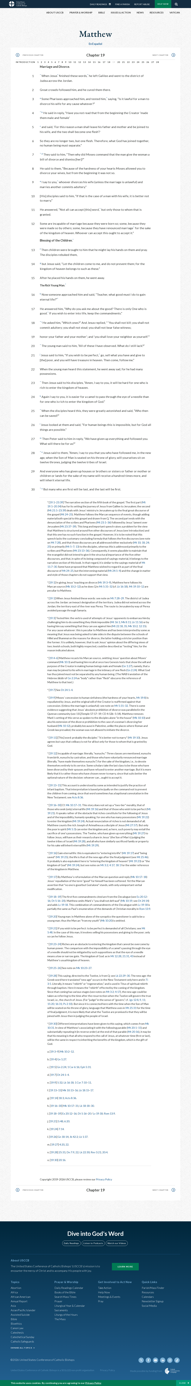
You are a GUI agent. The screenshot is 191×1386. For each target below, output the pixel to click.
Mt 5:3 (71, 829)
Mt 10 (137, 542)
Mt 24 (64, 514)
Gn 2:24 (131, 670)
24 (138, 62)
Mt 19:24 (78, 821)
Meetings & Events (109, 1296)
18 (108, 62)
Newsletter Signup (153, 1301)
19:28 (53, 975)
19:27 (54, 1144)
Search (176, 3)
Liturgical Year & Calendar (69, 1305)
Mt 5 (68, 546)
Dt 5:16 (55, 900)
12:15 (142, 626)
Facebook (148, 1360)
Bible (14, 1319)
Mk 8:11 (126, 622)
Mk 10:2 (71, 586)
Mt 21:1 (52, 510)
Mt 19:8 (140, 697)
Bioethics (16, 1323)
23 (133, 62)
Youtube (155, 1360)
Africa (14, 1292)
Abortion (16, 1287)
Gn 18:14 (63, 1136)
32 (111, 586)
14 (89, 62)
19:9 (52, 697)
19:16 (53, 805)
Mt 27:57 (131, 825)
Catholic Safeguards (22, 1341)
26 (147, 62)
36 (108, 522)
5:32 (59, 1082)
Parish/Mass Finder (153, 1287)
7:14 (61, 1129)
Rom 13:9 (144, 908)
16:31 (58, 1003)
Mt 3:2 (104, 865)
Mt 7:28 (55, 542)
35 (125, 626)
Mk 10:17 (71, 805)
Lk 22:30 (85, 1152)
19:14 (54, 1098)
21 (123, 62)
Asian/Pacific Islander (23, 1310)
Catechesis (17, 1332)
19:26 (53, 1136)
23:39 (59, 502)
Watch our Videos (116, 1243)
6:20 (66, 1121)
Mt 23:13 (79, 550)
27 (152, 62)
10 (69, 62)
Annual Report (19, 1301)
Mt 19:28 (79, 841)
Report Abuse (142, 4)
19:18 (53, 896)
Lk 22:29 (120, 975)
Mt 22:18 (117, 626)
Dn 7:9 (70, 1152)
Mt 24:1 (112, 570)
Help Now (163, 4)
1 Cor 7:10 (81, 1082)
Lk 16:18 (122, 586)
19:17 (53, 877)
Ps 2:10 (67, 1003)
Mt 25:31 (130, 1007)
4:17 (111, 865)
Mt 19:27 (138, 833)
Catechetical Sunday (22, 1337)
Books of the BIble (65, 1292)
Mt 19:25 (61, 857)
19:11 (53, 737)
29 (122, 598)
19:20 (53, 916)
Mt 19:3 (103, 582)
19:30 (53, 1023)
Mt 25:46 (142, 857)
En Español (95, 43)
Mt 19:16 (92, 809)
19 (59, 896)
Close (182, 1383)
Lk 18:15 (84, 1090)
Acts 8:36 (77, 797)
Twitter (141, 1360)
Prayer (58, 1301)
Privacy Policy (104, 1179)
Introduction (25, 62)
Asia (13, 1305)
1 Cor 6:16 (73, 1067)
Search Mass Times (65, 1296)
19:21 (53, 928)
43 (131, 956)
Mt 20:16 (133, 1031)
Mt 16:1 (115, 622)
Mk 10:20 (106, 920)
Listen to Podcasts (93, 1243)
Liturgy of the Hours (66, 1314)
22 (128, 62)
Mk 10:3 (64, 662)
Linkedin (162, 1360)
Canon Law (17, 1328)
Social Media (149, 1305)
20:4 (104, 1152)
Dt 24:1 (65, 690)
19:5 (53, 1067)
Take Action (104, 1287)
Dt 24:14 (143, 900)
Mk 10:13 (67, 1090)
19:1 (52, 502)
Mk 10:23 (81, 968)
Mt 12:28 (115, 956)
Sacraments (61, 1310)
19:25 (53, 968)
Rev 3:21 (96, 1152)
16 (99, 62)
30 (55, 566)
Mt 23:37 (65, 526)
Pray (100, 1301)
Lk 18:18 (85, 1105)
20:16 (62, 1160)
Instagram (169, 1360)
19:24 (53, 1129)
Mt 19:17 (128, 853)
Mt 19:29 (92, 845)
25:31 (62, 1152)
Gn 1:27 (127, 666)
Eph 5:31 (85, 1067)
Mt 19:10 (134, 586)
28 (157, 62)
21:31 (125, 956)
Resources (148, 1292)
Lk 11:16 (137, 622)
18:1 (118, 865)
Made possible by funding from (146, 1370)
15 (94, 62)
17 (104, 62)
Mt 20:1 (132, 1027)
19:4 (52, 658)
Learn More (125, 1266)
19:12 (53, 753)
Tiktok (177, 1360)
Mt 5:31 (103, 586)
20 (118, 62)
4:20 (61, 1144)
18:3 (61, 1098)
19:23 (53, 944)
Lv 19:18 (63, 904)
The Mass (60, 1319)
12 (79, 62)
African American (20, 1296)
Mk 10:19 (126, 900)
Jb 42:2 (74, 1136)
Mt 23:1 (101, 522)
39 (74, 526)
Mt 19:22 (142, 817)
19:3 (52, 618)
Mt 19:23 (135, 861)
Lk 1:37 (83, 1136)
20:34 (57, 506)
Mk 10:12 (64, 725)
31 (79, 805)
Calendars (148, 1296)
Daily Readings (98, 4)
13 (84, 62)
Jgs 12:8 (133, 999)
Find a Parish (122, 4)
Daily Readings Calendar (111, 4)
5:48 (60, 1121)
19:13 (53, 785)
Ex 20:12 (142, 896)
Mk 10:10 (138, 717)
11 (74, 62)
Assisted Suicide (20, 1314)
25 (143, 62)
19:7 (52, 690)
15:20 (50, 1003)
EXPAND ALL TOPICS (21, 1348)
